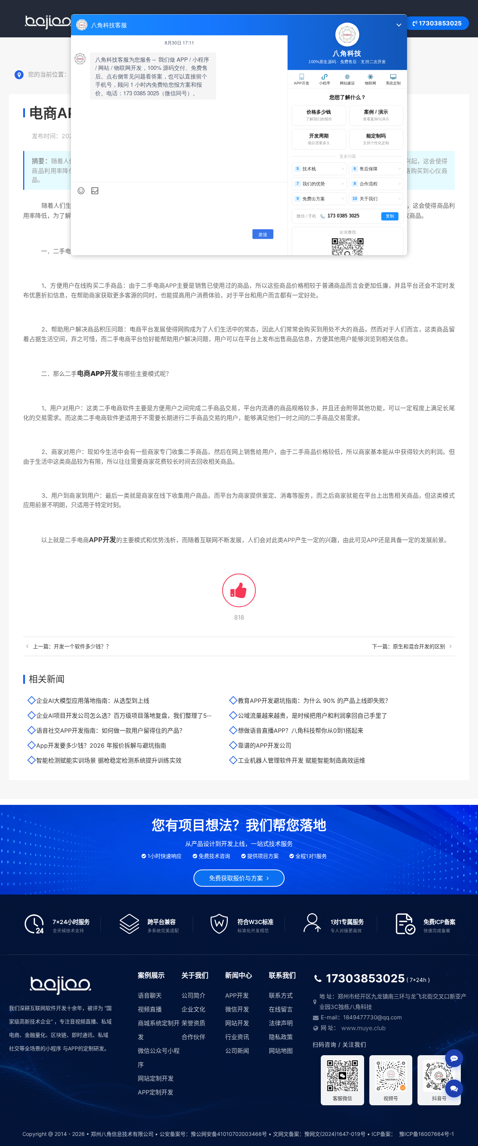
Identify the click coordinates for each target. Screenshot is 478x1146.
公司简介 (193, 995)
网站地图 (281, 1050)
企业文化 (193, 1009)
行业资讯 (237, 1037)
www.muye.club (363, 1028)
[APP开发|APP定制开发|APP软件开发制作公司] (48, 23)
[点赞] (239, 594)
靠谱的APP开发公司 (264, 745)
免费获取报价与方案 (238, 878)
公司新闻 (237, 1050)
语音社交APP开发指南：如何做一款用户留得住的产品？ (110, 730)
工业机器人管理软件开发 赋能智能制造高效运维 (301, 760)
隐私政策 (281, 1037)
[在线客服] (454, 1058)
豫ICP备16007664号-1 (426, 1134)
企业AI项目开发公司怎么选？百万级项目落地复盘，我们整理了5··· (123, 715)
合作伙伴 (193, 1037)
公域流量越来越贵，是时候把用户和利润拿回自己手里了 (312, 715)
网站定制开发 (156, 1078)
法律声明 (281, 1023)
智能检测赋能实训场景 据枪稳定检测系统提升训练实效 (108, 760)
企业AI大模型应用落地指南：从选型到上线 (92, 700)
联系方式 (281, 995)
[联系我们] (454, 1088)
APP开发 (102, 540)
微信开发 (237, 1009)
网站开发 (237, 1023)
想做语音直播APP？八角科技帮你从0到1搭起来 (300, 730)
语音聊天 (150, 995)
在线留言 (281, 1009)
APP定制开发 (155, 1092)
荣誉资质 (193, 1023)
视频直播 (150, 1009)
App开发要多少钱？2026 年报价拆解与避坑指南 (101, 745)
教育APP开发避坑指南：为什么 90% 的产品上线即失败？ (314, 700)
